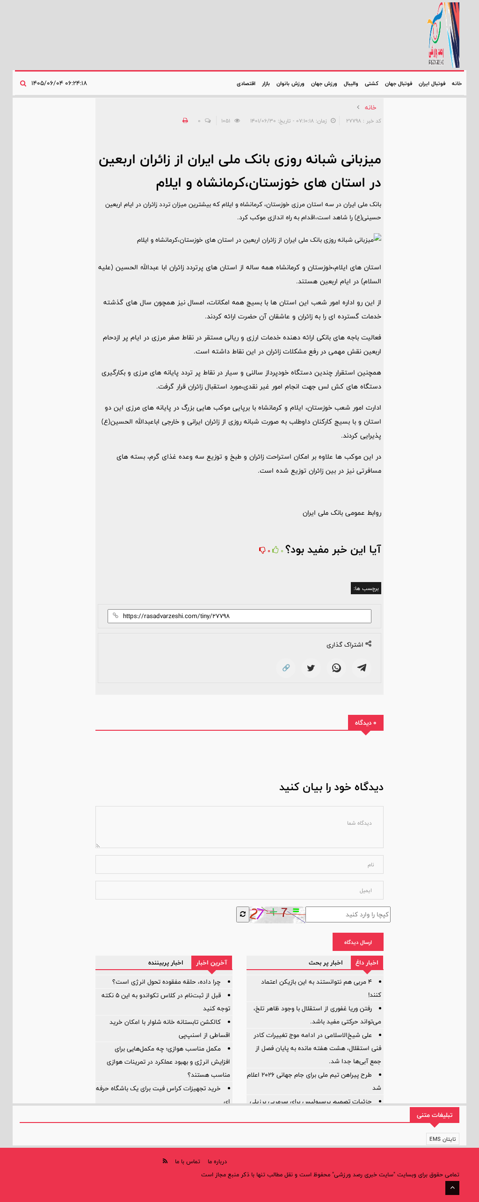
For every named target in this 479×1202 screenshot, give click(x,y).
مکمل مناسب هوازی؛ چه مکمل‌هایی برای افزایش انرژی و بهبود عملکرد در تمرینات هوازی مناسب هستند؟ (168, 1061)
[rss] (165, 1161)
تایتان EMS (442, 1139)
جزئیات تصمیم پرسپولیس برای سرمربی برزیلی (311, 1101)
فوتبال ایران (432, 83)
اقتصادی (246, 83)
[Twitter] (311, 668)
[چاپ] (184, 120)
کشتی (371, 83)
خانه (457, 83)
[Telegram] (361, 668)
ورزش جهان (324, 83)
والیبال (351, 83)
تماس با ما (187, 1161)
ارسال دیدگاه (358, 942)
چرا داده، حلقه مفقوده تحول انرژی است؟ (166, 981)
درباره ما (217, 1161)
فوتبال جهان (398, 83)
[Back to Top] (452, 1188)
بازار (266, 83)
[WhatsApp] (336, 668)
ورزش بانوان (290, 83)
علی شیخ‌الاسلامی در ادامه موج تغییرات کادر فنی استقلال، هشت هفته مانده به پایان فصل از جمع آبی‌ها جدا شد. (317, 1048)
